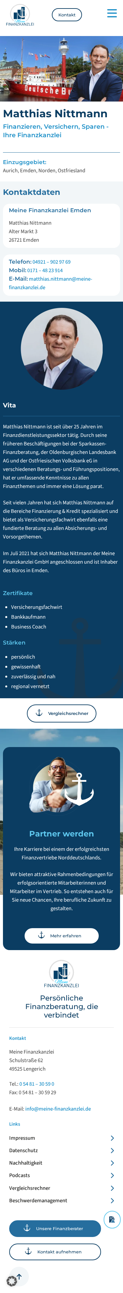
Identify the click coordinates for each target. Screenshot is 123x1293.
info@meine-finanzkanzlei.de (58, 1109)
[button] (12, 1281)
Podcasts (19, 1175)
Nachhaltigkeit (25, 1163)
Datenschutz (23, 1150)
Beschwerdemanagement (38, 1201)
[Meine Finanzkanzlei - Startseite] (20, 15)
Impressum (22, 1138)
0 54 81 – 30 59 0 (36, 1084)
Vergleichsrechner (29, 1188)
